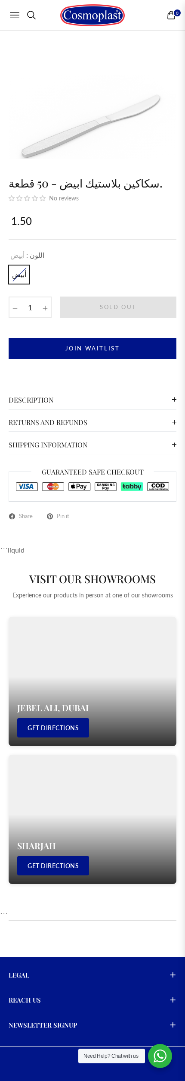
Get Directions (53, 727)
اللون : (27, 255)
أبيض (19, 274)
